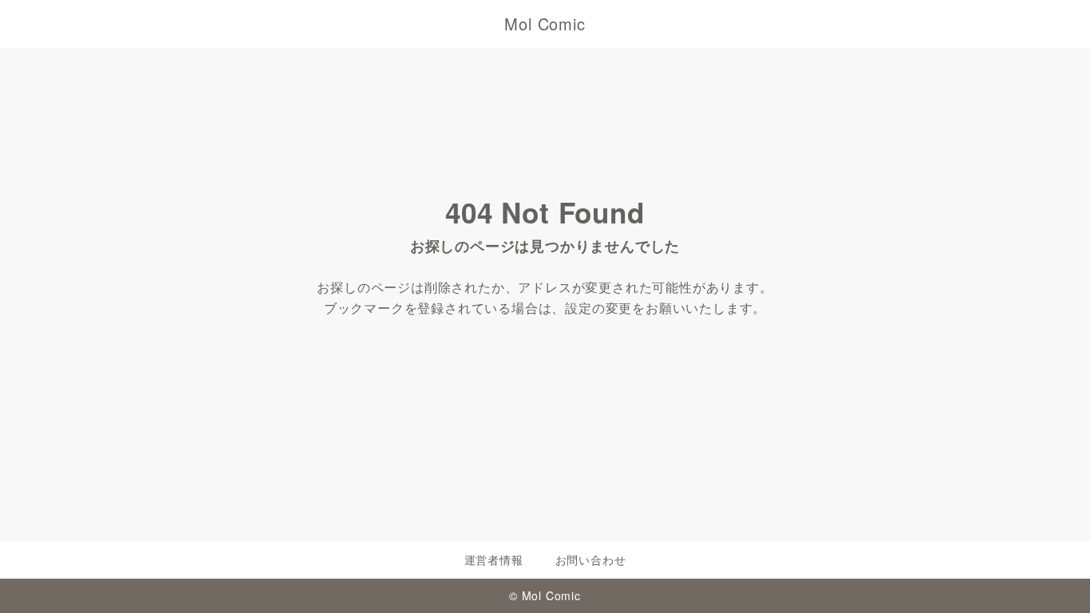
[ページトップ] (1054, 577)
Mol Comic (544, 24)
